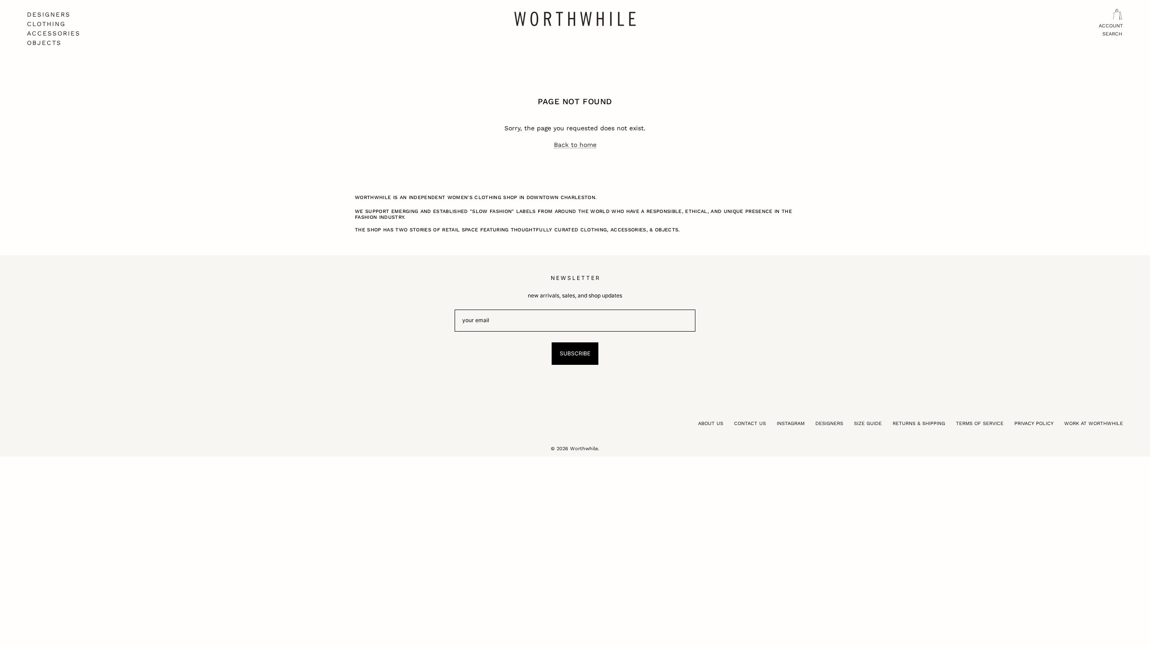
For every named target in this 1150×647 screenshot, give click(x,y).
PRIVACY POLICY (1033, 423)
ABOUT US (710, 423)
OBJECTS (44, 42)
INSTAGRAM (791, 423)
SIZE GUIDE (868, 423)
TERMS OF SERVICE (980, 423)
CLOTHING (46, 23)
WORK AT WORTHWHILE (1093, 423)
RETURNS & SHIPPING (919, 423)
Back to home (575, 144)
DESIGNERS (49, 14)
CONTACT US (750, 423)
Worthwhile (584, 449)
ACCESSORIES (53, 33)
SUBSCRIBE (575, 353)
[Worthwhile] (575, 19)
